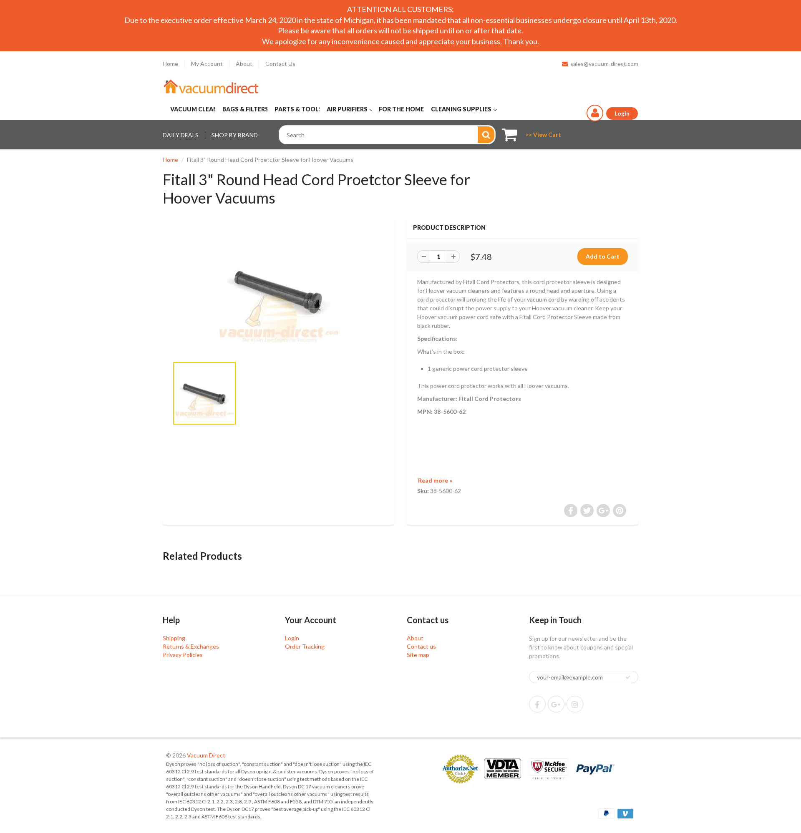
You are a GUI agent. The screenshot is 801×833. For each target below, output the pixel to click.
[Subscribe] (628, 677)
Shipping (174, 638)
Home (170, 63)
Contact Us (280, 63)
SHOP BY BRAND (235, 134)
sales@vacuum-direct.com (604, 63)
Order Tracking (305, 646)
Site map (418, 654)
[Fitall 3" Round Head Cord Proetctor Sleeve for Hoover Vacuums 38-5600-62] (278, 291)
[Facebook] (537, 704)
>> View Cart (543, 134)
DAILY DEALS (181, 134)
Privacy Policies (183, 654)
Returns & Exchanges (191, 646)
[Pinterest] (556, 704)
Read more (435, 480)
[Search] (486, 134)
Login (292, 638)
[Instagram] (575, 704)
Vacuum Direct (206, 755)
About (244, 63)
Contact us (421, 646)
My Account (207, 63)
